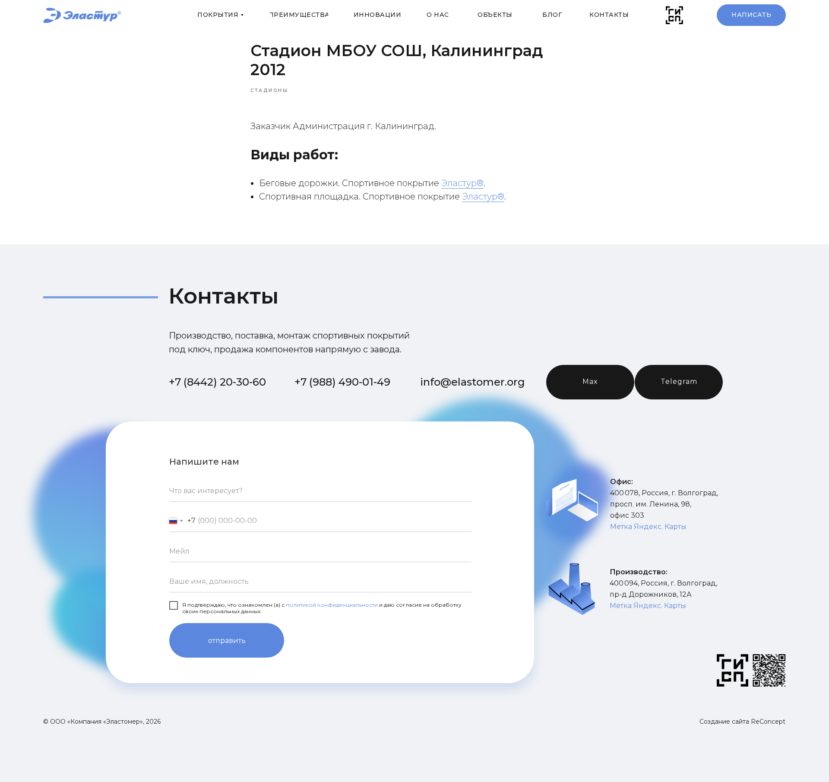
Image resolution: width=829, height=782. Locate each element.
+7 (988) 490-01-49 (342, 382)
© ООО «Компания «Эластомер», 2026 (102, 721)
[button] (751, 15)
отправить (227, 640)
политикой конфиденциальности (332, 605)
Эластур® (462, 183)
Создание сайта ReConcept (742, 721)
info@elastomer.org (472, 382)
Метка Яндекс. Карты (648, 526)
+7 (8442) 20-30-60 (217, 382)
